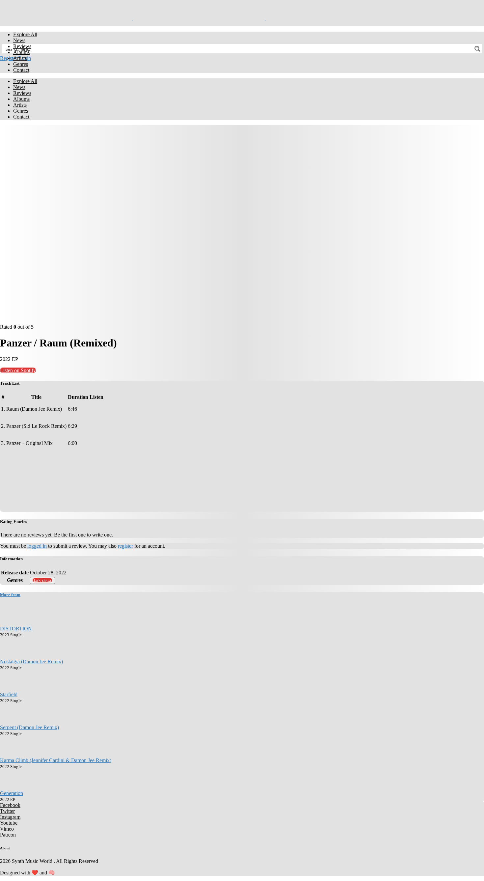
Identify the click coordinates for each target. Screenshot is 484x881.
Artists (20, 58)
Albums (21, 52)
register (125, 546)
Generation (11, 793)
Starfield (8, 694)
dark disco (42, 580)
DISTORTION (16, 628)
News (19, 40)
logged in (37, 546)
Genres (20, 64)
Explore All (25, 34)
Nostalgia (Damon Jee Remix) (31, 661)
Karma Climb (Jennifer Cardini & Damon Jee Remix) (55, 760)
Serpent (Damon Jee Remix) (29, 727)
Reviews (22, 46)
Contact (21, 70)
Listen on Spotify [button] (18, 370)
